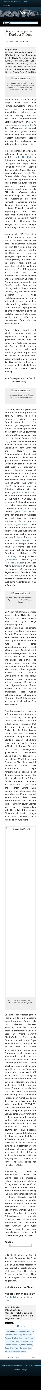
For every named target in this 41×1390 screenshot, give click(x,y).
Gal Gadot (24, 1341)
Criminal (15, 1338)
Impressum (6, 5)
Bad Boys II (23, 524)
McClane (9, 41)
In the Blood (12, 559)
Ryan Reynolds (21, 1348)
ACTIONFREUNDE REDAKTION (11, 2)
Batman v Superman (24, 492)
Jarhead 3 (19, 565)
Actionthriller (21, 1331)
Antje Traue (23, 1334)
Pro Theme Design (20, 1370)
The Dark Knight (25, 511)
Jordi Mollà (16, 1344)
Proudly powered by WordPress (11, 1365)
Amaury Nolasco (11, 1334)
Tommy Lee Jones (18, 1351)
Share (22, 1326)
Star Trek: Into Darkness (20, 561)
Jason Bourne (21, 540)
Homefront (25, 124)
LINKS (25, 2)
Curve (33, 1357)
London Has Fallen (23, 157)
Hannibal (10, 556)
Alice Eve (30, 1331)
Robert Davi (9, 1348)
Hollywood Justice (12, 1357)
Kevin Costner (26, 1344)
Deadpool (10, 501)
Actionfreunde (20, 13)
